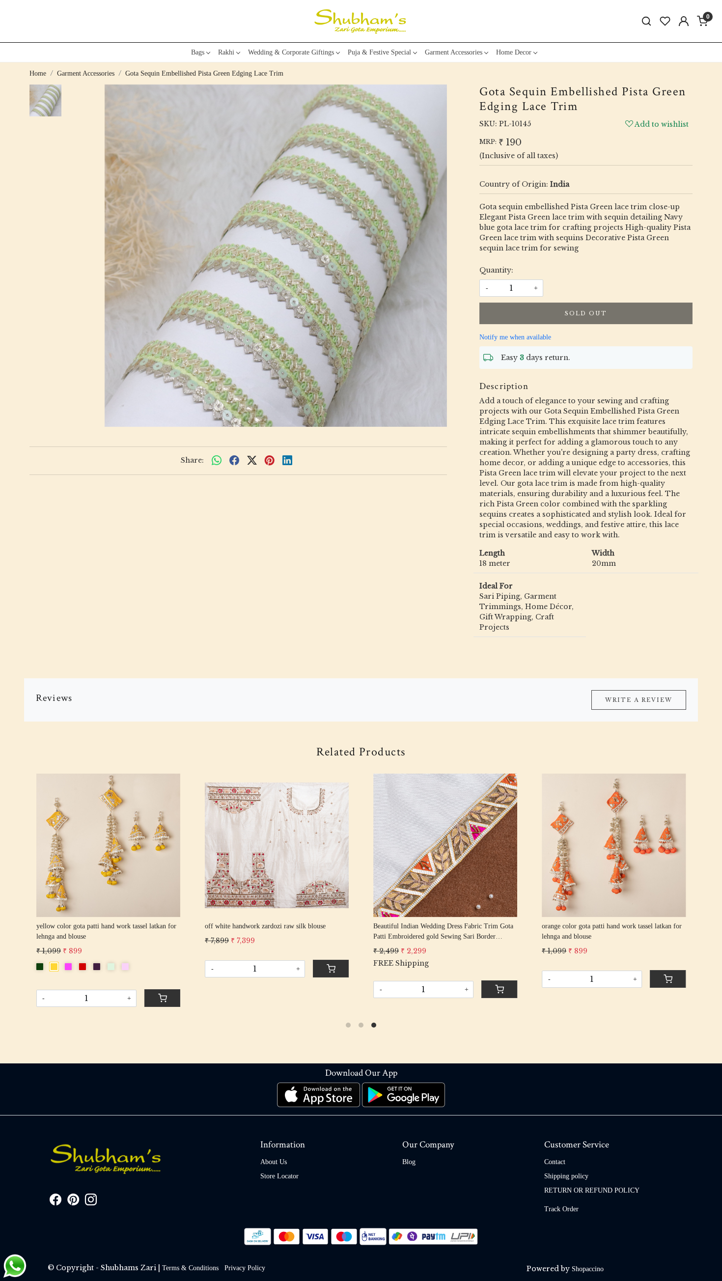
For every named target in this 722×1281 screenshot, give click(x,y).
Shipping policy (566, 1176)
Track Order (561, 1209)
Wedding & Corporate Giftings (291, 52)
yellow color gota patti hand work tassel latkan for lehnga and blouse (106, 931)
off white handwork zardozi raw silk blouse (265, 926)
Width (603, 553)
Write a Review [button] (638, 699)
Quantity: (496, 270)
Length (492, 553)
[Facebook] (55, 1201)
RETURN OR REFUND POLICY (591, 1190)
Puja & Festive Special (379, 52)
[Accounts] (683, 21)
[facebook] (234, 460)
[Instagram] (91, 1201)
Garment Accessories (453, 52)
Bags (197, 52)
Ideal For (496, 586)
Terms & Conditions (190, 1268)
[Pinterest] (73, 1201)
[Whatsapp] (216, 460)
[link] (646, 21)
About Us (273, 1162)
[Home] (361, 21)
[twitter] (252, 460)
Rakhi (226, 52)
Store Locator (279, 1176)
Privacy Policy (244, 1268)
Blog (409, 1162)
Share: (192, 460)
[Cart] (499, 989)
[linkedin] (287, 460)
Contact (554, 1162)
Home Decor (513, 52)
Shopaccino (588, 1269)
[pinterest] (269, 460)
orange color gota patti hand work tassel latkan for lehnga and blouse (612, 931)
